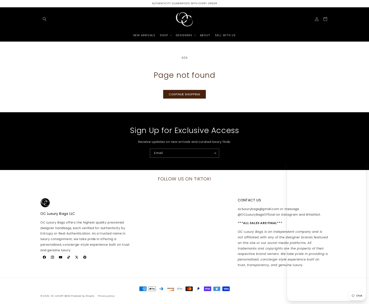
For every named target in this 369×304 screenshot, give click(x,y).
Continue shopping (184, 94)
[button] (44, 19)
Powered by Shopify (83, 295)
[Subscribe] (214, 153)
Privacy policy (106, 295)
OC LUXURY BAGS (61, 295)
